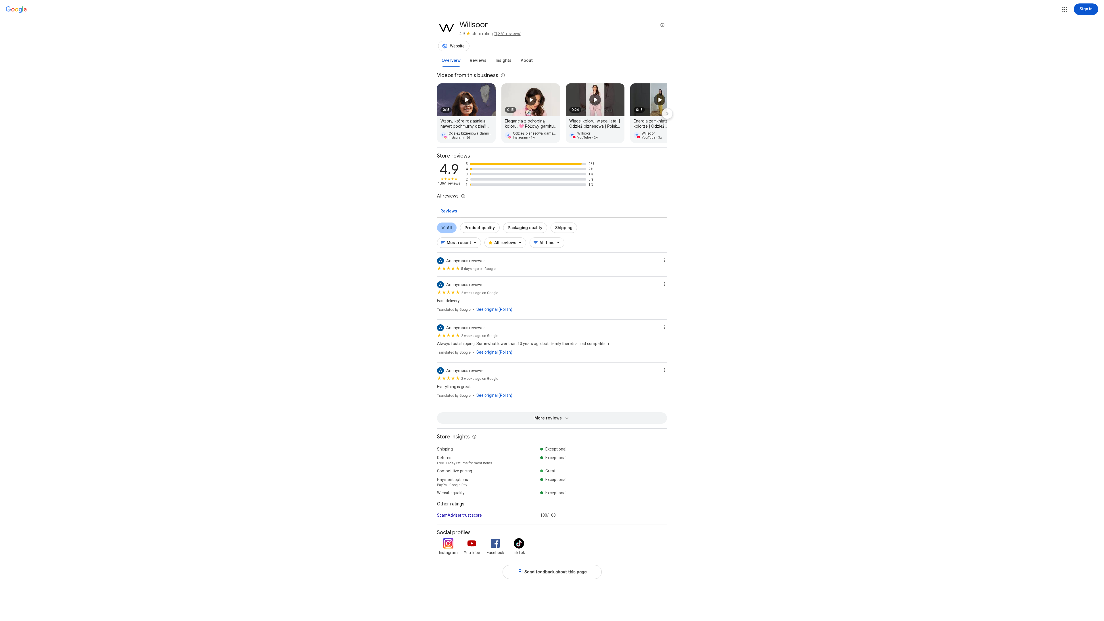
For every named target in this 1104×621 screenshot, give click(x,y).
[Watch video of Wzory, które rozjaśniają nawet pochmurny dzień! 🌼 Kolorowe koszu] (466, 113)
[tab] (451, 60)
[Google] (16, 9)
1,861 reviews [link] (507, 33)
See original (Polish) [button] (494, 309)
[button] (1064, 9)
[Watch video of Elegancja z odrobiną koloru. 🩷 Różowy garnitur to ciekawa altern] (530, 113)
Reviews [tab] (448, 211)
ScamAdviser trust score (459, 515)
